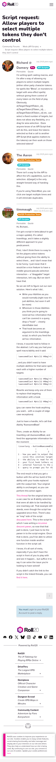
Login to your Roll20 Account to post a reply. (34, 611)
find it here (22, 577)
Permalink (21, 71)
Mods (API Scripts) (31, 46)
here (9, 753)
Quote (30, 71)
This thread (22, 495)
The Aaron (24, 155)
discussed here (24, 519)
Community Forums (11, 46)
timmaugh (24, 209)
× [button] (53, 736)
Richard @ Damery (24, 65)
